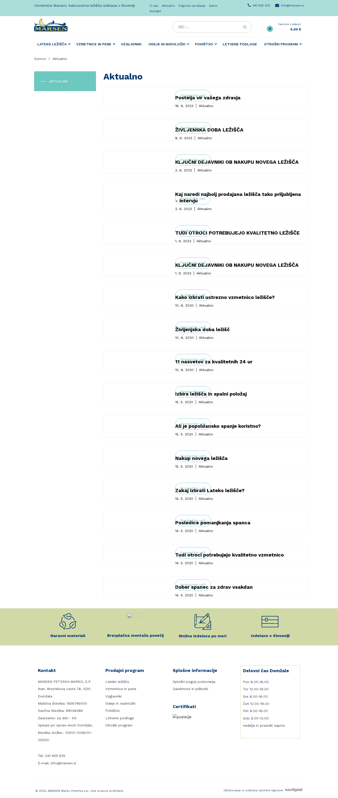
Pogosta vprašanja (192, 5)
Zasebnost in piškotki (190, 689)
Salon (213, 5)
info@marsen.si (63, 763)
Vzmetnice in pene (93, 44)
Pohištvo (204, 44)
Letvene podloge (240, 44)
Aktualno (168, 5)
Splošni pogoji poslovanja (194, 682)
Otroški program (281, 44)
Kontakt (155, 11)
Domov (40, 59)
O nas (154, 5)
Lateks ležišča (52, 44)
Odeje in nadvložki (166, 44)
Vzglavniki (131, 44)
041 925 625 (55, 756)
